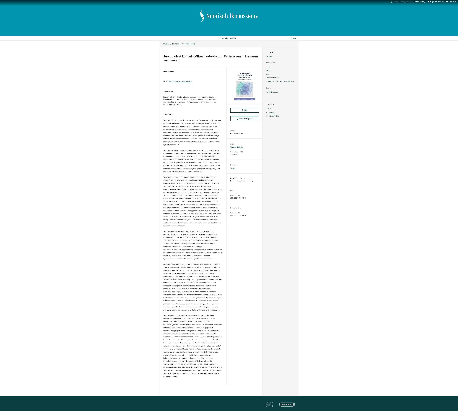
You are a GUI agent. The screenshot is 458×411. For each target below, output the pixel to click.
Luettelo (224, 38)
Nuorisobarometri (272, 78)
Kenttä (268, 70)
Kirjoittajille (270, 112)
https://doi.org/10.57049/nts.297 (180, 81)
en (447, 2)
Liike (268, 74)
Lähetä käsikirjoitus (400, 2)
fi (451, 2)
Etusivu (166, 44)
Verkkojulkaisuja (188, 44)
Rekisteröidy (419, 2)
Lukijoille (269, 109)
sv (454, 2)
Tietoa (233, 38)
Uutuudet (269, 56)
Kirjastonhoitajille (272, 116)
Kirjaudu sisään (436, 2)
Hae (294, 38)
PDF (245, 110)
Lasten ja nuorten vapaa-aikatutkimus (280, 81)
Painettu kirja (244, 119)
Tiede (232, 168)
